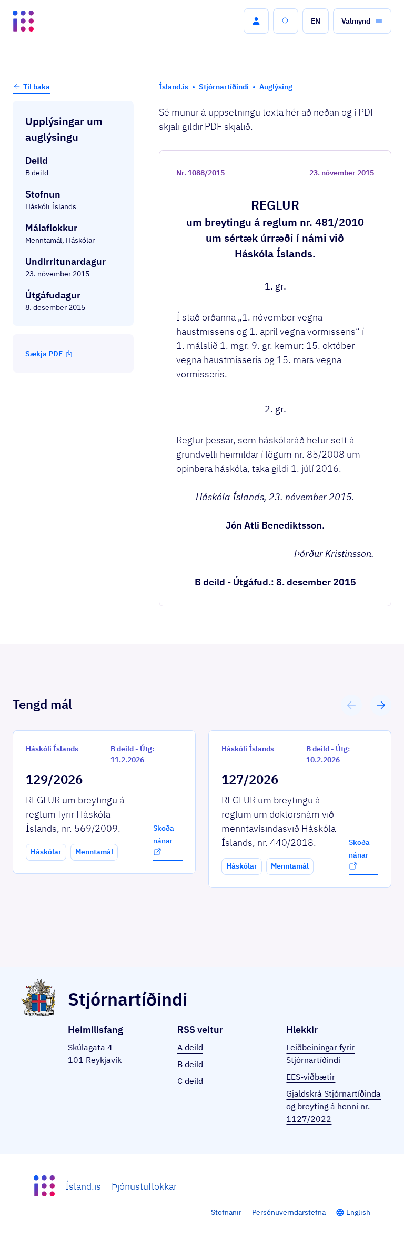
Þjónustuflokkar (144, 1186)
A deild (190, 1047)
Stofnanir (226, 1212)
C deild (190, 1081)
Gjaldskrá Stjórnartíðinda (333, 1093)
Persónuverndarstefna (289, 1212)
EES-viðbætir (310, 1076)
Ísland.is (83, 1186)
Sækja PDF (44, 353)
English (358, 1212)
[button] (256, 21)
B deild (190, 1064)
